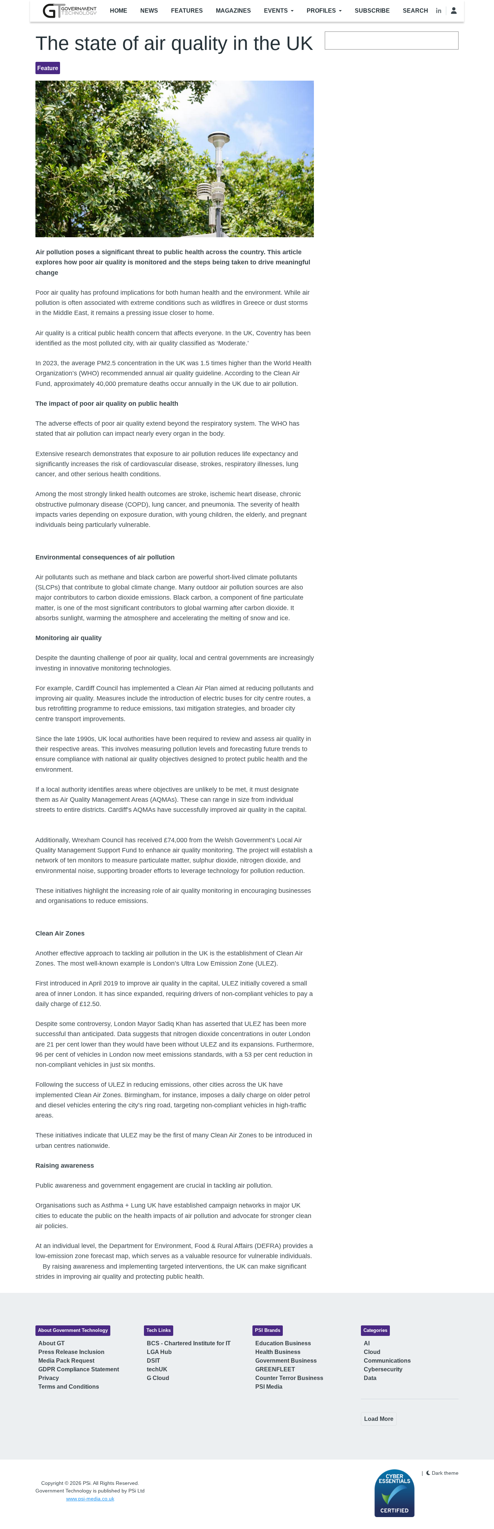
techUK (157, 1369)
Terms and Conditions (68, 1387)
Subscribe (372, 11)
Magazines (233, 11)
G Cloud (158, 1378)
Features (187, 11)
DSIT (153, 1361)
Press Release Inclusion (71, 1352)
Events (276, 11)
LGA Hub (159, 1352)
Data (370, 1378)
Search (415, 11)
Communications (387, 1361)
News (149, 11)
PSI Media (268, 1387)
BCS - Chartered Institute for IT (189, 1343)
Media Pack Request (66, 1361)
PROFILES (321, 11)
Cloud (372, 1352)
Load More (378, 1419)
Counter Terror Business (289, 1378)
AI (367, 1343)
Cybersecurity (383, 1369)
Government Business (286, 1361)
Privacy (48, 1378)
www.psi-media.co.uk (90, 1499)
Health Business (278, 1352)
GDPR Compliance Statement (78, 1369)
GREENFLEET (275, 1369)
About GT (51, 1343)
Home (118, 11)
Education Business (283, 1343)
